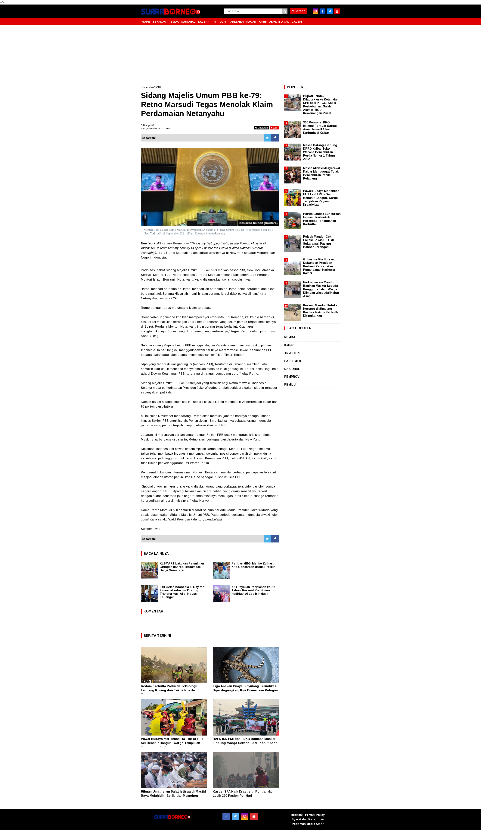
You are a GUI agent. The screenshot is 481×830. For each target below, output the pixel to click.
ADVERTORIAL (279, 21)
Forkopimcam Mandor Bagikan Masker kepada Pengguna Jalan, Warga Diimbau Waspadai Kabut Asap (321, 289)
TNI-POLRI (219, 21)
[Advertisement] (240, 55)
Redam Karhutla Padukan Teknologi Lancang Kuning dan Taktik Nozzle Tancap (169, 690)
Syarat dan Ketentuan (308, 819)
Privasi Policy (315, 814)
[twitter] (330, 11)
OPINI (263, 21)
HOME (146, 21)
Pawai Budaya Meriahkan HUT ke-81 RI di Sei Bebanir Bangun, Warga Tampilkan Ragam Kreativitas (172, 743)
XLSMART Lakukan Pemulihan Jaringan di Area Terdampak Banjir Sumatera (182, 567)
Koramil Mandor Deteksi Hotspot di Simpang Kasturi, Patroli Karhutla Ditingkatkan (320, 310)
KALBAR (203, 21)
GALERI (297, 21)
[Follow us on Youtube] (254, 816)
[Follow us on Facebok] (226, 816)
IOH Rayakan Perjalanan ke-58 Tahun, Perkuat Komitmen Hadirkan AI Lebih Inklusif (253, 590)
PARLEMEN (236, 21)
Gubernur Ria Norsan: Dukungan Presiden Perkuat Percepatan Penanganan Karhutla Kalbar (319, 266)
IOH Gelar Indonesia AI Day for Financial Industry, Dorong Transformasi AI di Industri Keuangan (182, 592)
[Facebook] (275, 138)
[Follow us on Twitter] (235, 816)
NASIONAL (188, 21)
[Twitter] (267, 138)
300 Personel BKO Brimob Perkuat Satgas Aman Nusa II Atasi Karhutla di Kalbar (320, 127)
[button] (336, 20)
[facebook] (322, 11)
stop (275, 127)
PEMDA (174, 21)
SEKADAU (159, 21)
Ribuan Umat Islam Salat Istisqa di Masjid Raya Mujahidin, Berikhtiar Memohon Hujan (173, 796)
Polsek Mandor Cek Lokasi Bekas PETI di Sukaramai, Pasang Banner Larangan (318, 242)
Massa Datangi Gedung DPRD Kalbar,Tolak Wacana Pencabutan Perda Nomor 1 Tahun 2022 (320, 152)
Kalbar (289, 345)
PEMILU (290, 384)
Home (144, 87)
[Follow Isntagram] (244, 816)
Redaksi (297, 814)
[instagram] (315, 11)
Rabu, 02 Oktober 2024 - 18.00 (155, 128)
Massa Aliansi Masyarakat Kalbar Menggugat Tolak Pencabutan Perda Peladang (321, 173)
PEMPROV (291, 376)
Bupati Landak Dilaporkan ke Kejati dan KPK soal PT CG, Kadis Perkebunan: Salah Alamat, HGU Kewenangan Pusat (321, 104)
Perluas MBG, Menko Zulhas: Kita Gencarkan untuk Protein (253, 565)
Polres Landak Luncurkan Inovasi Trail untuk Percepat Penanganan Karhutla (322, 219)
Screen (299, 11)
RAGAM (251, 21)
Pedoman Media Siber (308, 823)
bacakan (262, 127)
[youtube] (337, 11)
